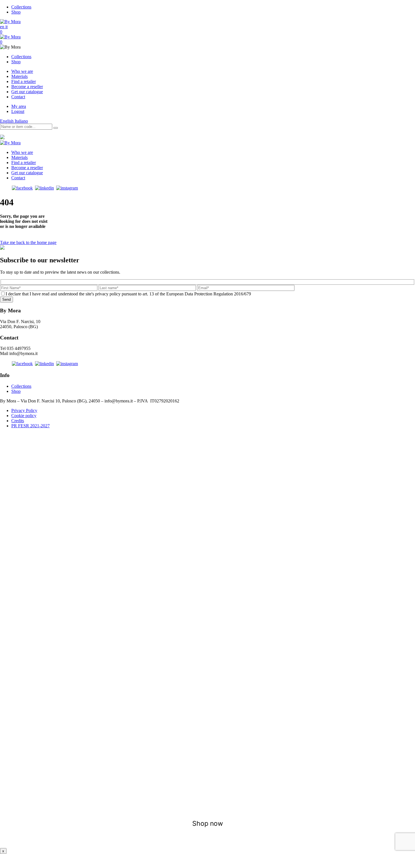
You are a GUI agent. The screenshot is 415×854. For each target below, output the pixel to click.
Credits (17, 420)
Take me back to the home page (28, 242)
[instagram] (67, 188)
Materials (19, 76)
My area (18, 106)
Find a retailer (23, 81)
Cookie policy (23, 415)
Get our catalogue (27, 91)
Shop (16, 12)
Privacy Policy (24, 410)
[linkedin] (44, 188)
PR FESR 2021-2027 (30, 425)
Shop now (207, 823)
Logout (17, 111)
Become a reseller (27, 86)
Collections (21, 7)
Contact (18, 96)
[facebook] (22, 188)
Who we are (22, 71)
